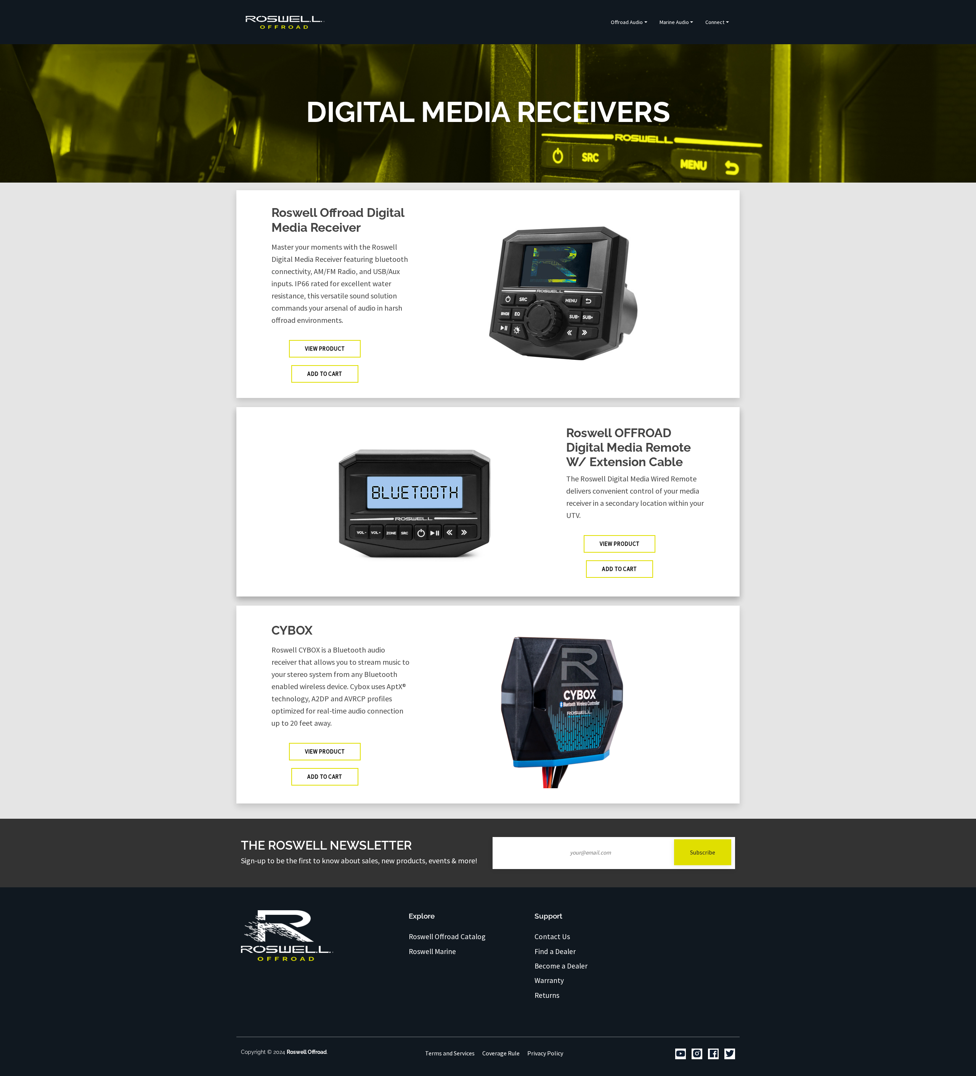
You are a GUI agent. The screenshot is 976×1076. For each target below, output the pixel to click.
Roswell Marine (432, 951)
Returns (547, 995)
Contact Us (552, 936)
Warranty (549, 980)
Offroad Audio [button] (627, 22)
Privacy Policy (545, 1053)
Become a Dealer (561, 966)
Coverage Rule (501, 1053)
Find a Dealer (555, 951)
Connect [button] (714, 22)
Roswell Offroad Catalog (447, 936)
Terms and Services (450, 1053)
